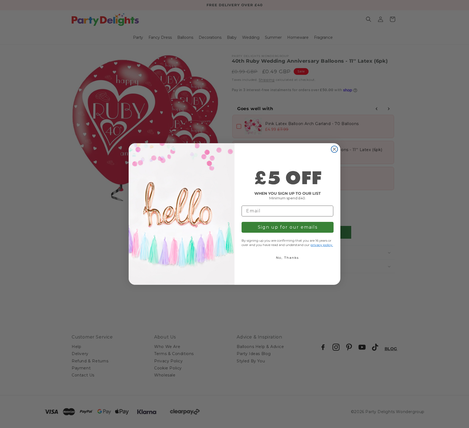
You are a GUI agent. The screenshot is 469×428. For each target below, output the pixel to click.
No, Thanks (287, 257)
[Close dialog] (334, 149)
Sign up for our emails (288, 227)
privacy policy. (321, 245)
